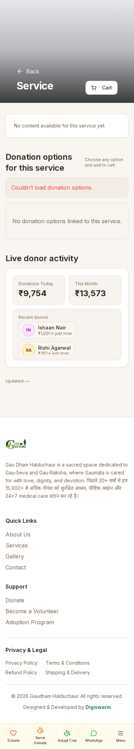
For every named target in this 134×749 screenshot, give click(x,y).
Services (16, 545)
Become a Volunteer (32, 611)
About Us (18, 534)
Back (32, 71)
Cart (107, 87)
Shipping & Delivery (67, 672)
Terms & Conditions (68, 663)
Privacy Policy (21, 663)
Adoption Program (29, 622)
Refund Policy (21, 672)
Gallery (14, 556)
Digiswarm (98, 707)
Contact (15, 567)
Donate (14, 600)
